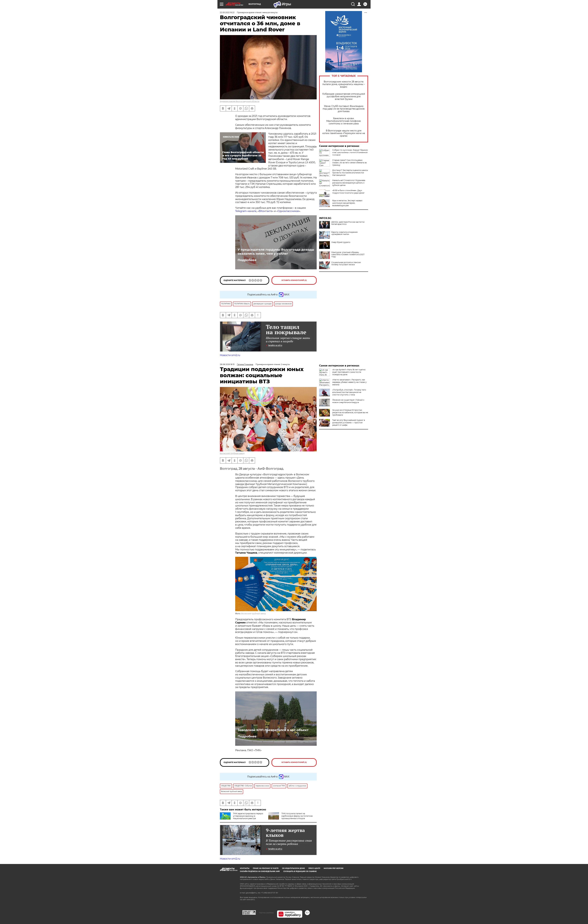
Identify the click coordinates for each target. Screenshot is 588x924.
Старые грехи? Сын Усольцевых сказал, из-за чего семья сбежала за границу (349, 162)
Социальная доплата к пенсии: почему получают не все (346, 263)
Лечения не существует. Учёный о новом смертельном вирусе (348, 401)
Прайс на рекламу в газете (266, 868)
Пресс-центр (314, 868)
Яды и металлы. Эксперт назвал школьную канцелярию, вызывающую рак (347, 203)
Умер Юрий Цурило (340, 242)
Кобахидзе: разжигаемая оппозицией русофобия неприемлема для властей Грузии (343, 96)
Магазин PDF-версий (333, 868)
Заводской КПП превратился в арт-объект (273, 730)
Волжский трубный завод (232, 453)
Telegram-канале (245, 211)
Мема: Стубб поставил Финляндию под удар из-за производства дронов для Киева (344, 109)
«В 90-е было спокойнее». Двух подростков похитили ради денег (348, 191)
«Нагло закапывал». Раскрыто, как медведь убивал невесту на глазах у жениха (349, 382)
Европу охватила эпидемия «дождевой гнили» (344, 233)
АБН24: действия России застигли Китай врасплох (347, 223)
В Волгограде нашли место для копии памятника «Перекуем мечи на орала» (343, 133)
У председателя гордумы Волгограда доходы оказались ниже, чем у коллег (276, 251)
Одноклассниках (288, 211)
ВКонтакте (265, 211)
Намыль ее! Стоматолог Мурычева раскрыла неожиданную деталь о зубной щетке (348, 182)
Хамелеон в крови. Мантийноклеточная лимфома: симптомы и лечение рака (343, 121)
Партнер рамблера (266, 913)
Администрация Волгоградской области (239, 101)
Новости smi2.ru (230, 355)
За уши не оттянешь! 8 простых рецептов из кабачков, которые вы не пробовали (350, 412)
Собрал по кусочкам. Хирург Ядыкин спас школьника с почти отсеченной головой (350, 152)
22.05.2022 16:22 (227, 12)
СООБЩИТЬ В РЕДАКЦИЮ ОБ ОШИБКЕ (300, 871)
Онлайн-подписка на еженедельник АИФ (260, 871)
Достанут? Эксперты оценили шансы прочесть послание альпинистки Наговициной (350, 172)
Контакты (244, 868)
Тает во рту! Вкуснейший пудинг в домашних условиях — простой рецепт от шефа (348, 422)
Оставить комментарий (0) (294, 280)
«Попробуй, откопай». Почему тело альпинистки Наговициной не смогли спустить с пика (349, 392)
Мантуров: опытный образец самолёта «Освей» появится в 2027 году (347, 254)
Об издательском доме (293, 868)
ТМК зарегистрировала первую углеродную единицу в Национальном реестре (248, 816)
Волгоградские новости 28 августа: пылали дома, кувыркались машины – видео (343, 84)
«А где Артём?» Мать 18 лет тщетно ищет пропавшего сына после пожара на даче (349, 372)
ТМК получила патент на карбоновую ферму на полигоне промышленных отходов (297, 816)
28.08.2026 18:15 (227, 364)
